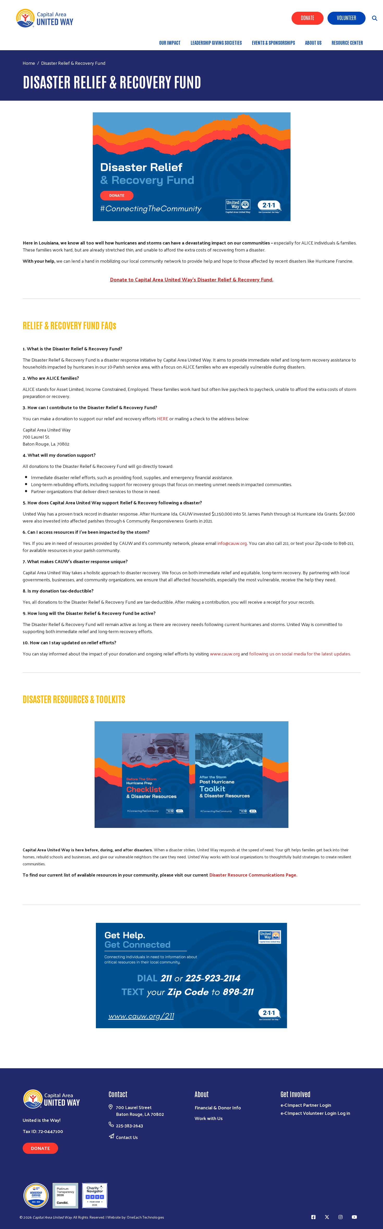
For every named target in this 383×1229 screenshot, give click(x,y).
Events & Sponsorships (273, 42)
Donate (307, 17)
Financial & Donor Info (218, 1107)
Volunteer (346, 17)
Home (29, 62)
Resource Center (347, 42)
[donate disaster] (191, 167)
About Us (313, 42)
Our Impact (170, 42)
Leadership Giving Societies (216, 42)
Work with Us (209, 1118)
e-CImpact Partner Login (306, 1105)
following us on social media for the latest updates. (300, 653)
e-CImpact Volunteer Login (308, 1113)
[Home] (47, 18)
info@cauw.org (232, 543)
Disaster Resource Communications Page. (253, 874)
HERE (162, 418)
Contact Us (127, 1137)
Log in (343, 1113)
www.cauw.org (225, 653)
